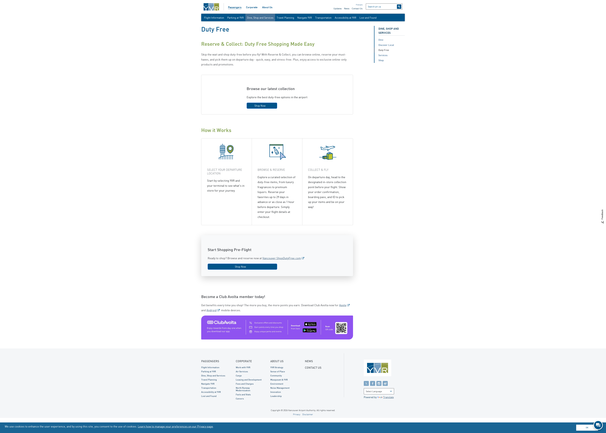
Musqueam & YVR (279, 379)
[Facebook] (372, 383)
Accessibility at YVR (345, 17)
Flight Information (214, 17)
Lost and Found (368, 17)
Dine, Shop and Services (260, 17)
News (346, 8)
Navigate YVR (304, 17)
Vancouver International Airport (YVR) (211, 7)
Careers (240, 398)
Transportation (323, 17)
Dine (380, 39)
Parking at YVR (235, 17)
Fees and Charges (245, 383)
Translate (388, 397)
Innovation (275, 392)
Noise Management (280, 387)
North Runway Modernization (243, 389)
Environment (276, 383)
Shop (381, 60)
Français (359, 5)
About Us (267, 7)
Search (399, 6)
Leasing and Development (249, 379)
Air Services (242, 371)
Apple (342, 305)
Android (211, 310)
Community (276, 375)
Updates (337, 8)
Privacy (296, 414)
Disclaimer (307, 414)
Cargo (239, 375)
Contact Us (357, 8)
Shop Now (260, 105)
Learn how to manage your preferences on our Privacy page (175, 426)
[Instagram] (378, 383)
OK (587, 427)
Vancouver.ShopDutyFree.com (281, 258)
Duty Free (383, 50)
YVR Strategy (276, 367)
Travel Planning (285, 17)
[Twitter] (366, 383)
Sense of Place (277, 371)
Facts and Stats (243, 394)
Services (382, 55)
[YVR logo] (384, 369)
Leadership (276, 396)
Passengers (234, 7)
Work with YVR (243, 367)
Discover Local (386, 45)
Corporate (252, 7)
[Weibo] (385, 383)
